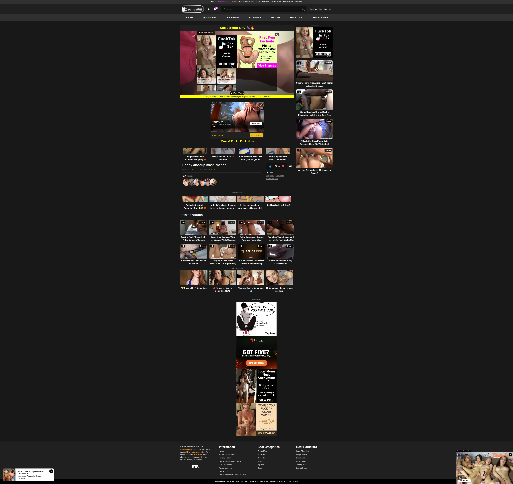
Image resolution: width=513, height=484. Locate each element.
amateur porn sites (197, 452)
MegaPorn (274, 481)
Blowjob (261, 461)
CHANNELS (256, 18)
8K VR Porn (254, 481)
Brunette (261, 458)
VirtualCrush (223, 2)
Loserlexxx (300, 458)
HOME (190, 18)
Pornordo (328, 9)
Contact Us (223, 471)
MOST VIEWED (321, 18)
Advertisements (225, 468)
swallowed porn (272, 179)
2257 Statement (225, 465)
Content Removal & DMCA (230, 461)
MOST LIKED (297, 18)
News (221, 451)
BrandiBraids (301, 468)
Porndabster (264, 481)
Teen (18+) (262, 451)
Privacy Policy (225, 458)
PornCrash (244, 481)
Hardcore (261, 454)
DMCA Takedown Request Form (232, 475)
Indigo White (301, 454)
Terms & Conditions (227, 454)
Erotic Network (262, 2)
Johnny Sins (301, 465)
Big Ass (261, 465)
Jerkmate (298, 2)
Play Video (238, 93)
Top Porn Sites (316, 9)
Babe (260, 468)
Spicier (233, 2)
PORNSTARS (234, 18)
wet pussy (270, 176)
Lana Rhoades (302, 451)
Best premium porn (246, 2)
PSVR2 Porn (234, 481)
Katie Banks (301, 461)
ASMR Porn (283, 481)
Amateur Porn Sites (222, 481)
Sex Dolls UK (293, 481)
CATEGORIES (210, 18)
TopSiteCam (288, 2)
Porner (213, 2)
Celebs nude (276, 2)
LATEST (276, 18)
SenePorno (280, 176)
